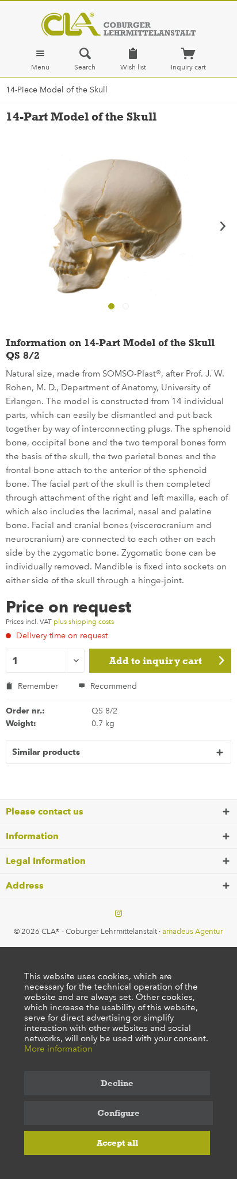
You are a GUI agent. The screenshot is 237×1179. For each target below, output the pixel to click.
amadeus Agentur (192, 931)
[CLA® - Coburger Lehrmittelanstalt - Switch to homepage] (118, 24)
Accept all (117, 1143)
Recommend (112, 686)
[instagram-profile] (118, 914)
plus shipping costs (83, 622)
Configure (118, 1113)
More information (58, 1049)
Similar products (46, 752)
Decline (117, 1083)
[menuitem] (40, 59)
